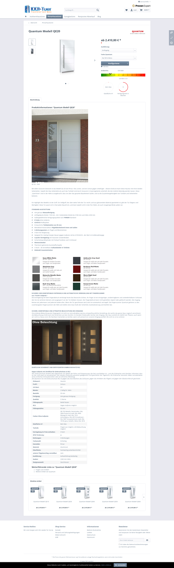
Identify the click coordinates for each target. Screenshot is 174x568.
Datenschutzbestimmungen (138, 544)
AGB (56, 537)
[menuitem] (82, 10)
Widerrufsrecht (60, 535)
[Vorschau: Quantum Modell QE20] (32, 42)
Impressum (91, 537)
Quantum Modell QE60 (133, 502)
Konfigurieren (113, 63)
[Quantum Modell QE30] (64, 492)
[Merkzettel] (126, 10)
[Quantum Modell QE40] (87, 492)
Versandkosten (82, 557)
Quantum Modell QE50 (110, 502)
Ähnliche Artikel (35, 481)
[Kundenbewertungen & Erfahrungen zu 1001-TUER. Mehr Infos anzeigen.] (141, 6)
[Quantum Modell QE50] (109, 492)
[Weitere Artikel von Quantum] (137, 33)
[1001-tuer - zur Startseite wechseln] (38, 9)
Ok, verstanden (120, 565)
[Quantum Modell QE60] (132, 492)
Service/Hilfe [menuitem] (144, 2)
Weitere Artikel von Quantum (45, 472)
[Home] (26, 16)
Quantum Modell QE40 (87, 502)
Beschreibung (35, 100)
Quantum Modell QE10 (41, 502)
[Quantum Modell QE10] (41, 492)
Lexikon (89, 532)
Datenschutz (91, 535)
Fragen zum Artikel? (42, 470)
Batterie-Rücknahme (94, 530)
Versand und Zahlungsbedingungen (67, 532)
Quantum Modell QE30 (64, 502)
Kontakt (57, 530)
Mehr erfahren (106, 565)
